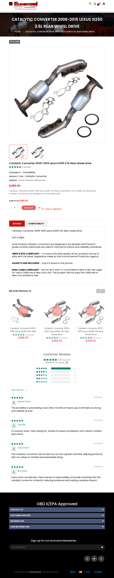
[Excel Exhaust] (85, 572)
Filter (16, 41)
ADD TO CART (86, 569)
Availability (15, 172)
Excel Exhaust (35, 572)
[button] (15, 167)
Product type (16, 176)
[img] (17, 397)
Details (17, 223)
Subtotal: (14, 200)
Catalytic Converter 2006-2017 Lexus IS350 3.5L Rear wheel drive (57, 331)
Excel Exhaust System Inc (32, 180)
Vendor (13, 180)
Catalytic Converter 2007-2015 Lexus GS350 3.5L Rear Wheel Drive (91, 331)
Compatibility (36, 223)
